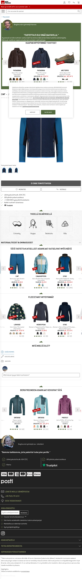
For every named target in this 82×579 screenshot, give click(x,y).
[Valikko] (3, 11)
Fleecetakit (6, 17)
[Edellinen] (5, 62)
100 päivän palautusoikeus (14, 197)
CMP (3, 94)
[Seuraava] (76, 62)
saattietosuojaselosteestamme (30, 106)
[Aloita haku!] (79, 11)
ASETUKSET (32, 112)
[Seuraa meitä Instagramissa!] (4, 533)
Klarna (8, 465)
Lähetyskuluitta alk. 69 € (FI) (14, 195)
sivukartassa (25, 571)
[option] (41, 131)
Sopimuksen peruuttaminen (13, 552)
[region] (41, 100)
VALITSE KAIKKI (48, 112)
